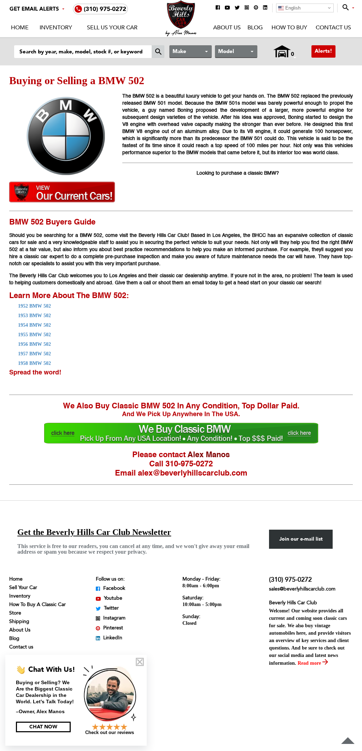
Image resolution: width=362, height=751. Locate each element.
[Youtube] (227, 8)
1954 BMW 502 (34, 325)
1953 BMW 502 (34, 315)
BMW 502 (109, 296)
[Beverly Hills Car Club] (181, 34)
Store (15, 613)
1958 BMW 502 (34, 363)
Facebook (113, 588)
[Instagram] (247, 8)
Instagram (113, 618)
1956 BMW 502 (34, 344)
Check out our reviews (109, 732)
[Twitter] (237, 8)
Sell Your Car (23, 587)
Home (20, 27)
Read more (310, 663)
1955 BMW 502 (34, 334)
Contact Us (333, 27)
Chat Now (43, 726)
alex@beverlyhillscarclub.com (192, 473)
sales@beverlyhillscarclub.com (302, 589)
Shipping (19, 621)
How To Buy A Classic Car (37, 604)
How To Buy (289, 27)
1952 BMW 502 (34, 306)
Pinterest (112, 627)
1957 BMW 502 (34, 353)
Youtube (112, 598)
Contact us (21, 647)
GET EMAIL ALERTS (34, 8)
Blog (255, 27)
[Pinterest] (256, 8)
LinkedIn (112, 637)
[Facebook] (218, 8)
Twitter (111, 608)
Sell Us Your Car (112, 27)
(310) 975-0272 (290, 579)
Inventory (56, 27)
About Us (227, 27)
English (292, 8)
